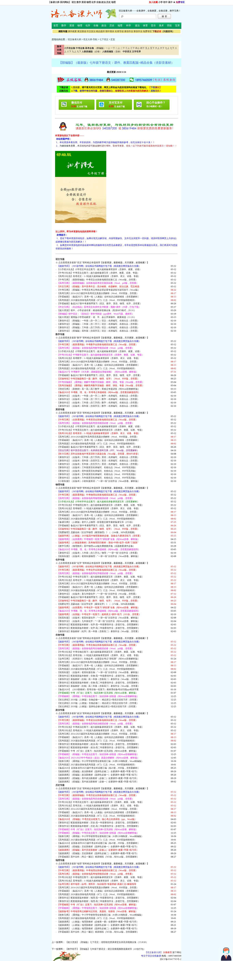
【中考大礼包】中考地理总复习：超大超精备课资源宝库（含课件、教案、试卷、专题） (100, 877)
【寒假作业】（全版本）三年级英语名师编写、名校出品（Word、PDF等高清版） (97, 467)
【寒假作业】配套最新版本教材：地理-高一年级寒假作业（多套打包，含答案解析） (98, 897)
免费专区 (147, 31)
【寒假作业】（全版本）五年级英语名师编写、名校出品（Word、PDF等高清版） (97, 474)
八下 (69, 51)
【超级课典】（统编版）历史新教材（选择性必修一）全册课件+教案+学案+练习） (98, 846)
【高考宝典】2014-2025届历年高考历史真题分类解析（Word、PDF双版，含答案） (98, 809)
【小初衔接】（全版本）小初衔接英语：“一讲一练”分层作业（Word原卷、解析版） (98, 481)
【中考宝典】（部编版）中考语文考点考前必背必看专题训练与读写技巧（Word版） (98, 290)
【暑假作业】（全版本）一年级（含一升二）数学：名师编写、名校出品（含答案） (98, 395)
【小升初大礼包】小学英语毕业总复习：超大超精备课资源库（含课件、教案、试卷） (99, 426)
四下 (142, 48)
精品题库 (100, 31)
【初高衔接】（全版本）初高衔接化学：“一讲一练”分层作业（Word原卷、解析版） (98, 617)
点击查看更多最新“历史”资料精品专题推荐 (79, 788)
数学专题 (60, 334)
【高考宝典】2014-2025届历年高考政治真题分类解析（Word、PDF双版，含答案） (98, 734)
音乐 (153, 25)
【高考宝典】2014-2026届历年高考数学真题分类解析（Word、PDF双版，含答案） (98, 361)
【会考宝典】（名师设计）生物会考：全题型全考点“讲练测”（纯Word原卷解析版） (98, 658)
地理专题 (60, 860)
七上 (167, 48)
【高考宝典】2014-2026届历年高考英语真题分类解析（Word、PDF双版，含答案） (98, 436)
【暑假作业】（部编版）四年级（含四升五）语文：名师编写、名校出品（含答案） (98, 331)
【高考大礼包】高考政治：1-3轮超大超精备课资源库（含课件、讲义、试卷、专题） (98, 730)
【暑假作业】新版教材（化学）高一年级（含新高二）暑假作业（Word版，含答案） (98, 631)
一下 (113, 48)
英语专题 (60, 409)
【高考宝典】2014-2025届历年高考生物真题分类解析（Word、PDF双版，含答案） (98, 662)
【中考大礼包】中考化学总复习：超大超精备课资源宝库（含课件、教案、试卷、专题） (100, 576)
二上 (117, 48)
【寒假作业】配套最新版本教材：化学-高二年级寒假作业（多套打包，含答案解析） (98, 628)
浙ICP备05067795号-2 (170, 959)
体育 (145, 25)
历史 (108, 2)
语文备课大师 (74, 39)
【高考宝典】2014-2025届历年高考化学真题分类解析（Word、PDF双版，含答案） (98, 583)
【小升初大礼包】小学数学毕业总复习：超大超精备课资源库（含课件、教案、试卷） (99, 351)
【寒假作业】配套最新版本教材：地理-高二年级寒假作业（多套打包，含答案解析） (98, 901)
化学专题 (60, 559)
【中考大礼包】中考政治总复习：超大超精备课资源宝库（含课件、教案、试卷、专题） (100, 727)
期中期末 (109, 31)
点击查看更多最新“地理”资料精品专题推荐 (79, 863)
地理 (113, 2)
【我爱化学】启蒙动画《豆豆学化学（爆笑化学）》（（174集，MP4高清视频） (96, 604)
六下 (162, 48)
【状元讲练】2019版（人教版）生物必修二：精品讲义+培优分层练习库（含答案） (98, 703)
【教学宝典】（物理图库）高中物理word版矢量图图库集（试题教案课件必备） (96, 546)
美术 (161, 25)
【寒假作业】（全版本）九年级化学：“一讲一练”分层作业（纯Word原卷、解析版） (98, 621)
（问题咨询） (163, 31)
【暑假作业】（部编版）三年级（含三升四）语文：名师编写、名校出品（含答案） (98, 327)
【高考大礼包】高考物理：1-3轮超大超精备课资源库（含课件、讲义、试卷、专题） (98, 508)
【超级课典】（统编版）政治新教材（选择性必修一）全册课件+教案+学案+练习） (98, 775)
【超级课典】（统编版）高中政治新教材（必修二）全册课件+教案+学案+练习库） (98, 778)
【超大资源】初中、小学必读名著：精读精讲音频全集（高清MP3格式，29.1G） (96, 310)
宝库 (177, 25)
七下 (172, 48)
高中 (170, 2)
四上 (137, 48)
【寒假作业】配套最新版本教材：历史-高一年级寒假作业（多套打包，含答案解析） (98, 822)
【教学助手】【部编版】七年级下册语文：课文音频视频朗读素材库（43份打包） (105, 949)
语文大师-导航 (90, 39)
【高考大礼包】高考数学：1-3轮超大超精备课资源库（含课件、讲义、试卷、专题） (98, 358)
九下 (79, 51)
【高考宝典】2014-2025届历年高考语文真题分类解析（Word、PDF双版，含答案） (98, 293)
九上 (74, 51)
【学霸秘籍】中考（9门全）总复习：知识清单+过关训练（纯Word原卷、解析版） (97, 751)
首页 (55, 25)
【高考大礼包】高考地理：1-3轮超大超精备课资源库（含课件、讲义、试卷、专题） (98, 880)
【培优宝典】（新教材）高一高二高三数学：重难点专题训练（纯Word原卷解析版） (98, 389)
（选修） (112, 51)
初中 (165, 2)
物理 (88, 2)
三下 (132, 48)
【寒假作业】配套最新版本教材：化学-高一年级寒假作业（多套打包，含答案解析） (98, 624)
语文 (74, 2)
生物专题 (60, 634)
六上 (157, 48)
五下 (152, 48)
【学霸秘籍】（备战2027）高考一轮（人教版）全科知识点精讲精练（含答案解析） (98, 296)
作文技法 (91, 31)
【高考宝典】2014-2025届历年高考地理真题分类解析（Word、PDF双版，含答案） (98, 887)
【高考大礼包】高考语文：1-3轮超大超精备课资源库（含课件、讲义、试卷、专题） (98, 276)
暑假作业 (128, 31)
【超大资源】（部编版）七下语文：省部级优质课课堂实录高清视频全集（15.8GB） (106, 942)
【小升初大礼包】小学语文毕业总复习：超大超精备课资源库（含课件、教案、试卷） (99, 269)
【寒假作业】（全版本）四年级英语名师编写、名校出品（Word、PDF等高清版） (97, 471)
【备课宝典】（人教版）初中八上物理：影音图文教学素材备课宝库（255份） (95, 522)
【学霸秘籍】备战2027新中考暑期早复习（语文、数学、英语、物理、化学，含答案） (99, 303)
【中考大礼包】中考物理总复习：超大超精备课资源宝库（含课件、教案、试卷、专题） (100, 505)
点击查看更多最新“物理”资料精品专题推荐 (79, 488)
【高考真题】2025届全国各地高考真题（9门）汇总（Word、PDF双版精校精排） (96, 764)
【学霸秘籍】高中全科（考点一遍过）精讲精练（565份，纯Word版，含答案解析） (98, 856)
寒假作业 (138, 31)
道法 (137, 25)
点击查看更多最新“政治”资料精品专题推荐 (79, 713)
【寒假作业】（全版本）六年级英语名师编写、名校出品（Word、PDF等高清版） (97, 477)
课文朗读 (81, 31)
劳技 (169, 25)
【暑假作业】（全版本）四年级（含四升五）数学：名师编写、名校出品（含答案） (98, 406)
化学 (93, 2)
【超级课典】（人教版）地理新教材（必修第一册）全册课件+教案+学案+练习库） (98, 921)
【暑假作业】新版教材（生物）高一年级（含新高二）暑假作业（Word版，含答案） (98, 679)
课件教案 (72, 31)
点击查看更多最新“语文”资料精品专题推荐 (79, 262)
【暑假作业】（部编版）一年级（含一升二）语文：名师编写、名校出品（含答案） (98, 320)
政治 (103, 2)
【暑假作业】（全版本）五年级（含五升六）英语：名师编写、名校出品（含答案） (98, 464)
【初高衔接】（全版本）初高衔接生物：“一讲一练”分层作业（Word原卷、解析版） (98, 672)
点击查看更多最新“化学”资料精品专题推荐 (79, 563)
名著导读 (119, 31)
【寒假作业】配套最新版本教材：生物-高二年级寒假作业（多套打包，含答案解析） (98, 682)
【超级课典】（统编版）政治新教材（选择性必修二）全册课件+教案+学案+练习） (98, 771)
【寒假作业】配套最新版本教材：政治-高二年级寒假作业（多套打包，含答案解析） (98, 747)
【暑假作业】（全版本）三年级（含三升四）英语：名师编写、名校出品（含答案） (98, 457)
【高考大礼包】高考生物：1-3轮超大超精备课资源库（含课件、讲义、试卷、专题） (98, 655)
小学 (160, 2)
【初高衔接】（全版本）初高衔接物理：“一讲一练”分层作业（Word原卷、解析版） (98, 556)
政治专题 (60, 710)
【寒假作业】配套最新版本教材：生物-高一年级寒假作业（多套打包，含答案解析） (98, 675)
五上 (147, 48)
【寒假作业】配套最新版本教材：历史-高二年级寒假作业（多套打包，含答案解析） (98, 826)
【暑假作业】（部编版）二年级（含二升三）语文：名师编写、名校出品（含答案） (98, 324)
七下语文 (103, 39)
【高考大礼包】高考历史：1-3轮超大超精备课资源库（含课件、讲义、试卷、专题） (98, 805)
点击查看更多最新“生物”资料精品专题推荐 (79, 638)
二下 (122, 48)
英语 (84, 2)
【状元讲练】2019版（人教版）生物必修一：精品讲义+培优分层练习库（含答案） (98, 699)
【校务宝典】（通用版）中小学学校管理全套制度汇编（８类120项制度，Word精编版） (100, 761)
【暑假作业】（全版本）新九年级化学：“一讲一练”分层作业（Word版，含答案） (97, 594)
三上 (127, 48)
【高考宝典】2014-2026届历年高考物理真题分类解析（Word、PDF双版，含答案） (98, 512)
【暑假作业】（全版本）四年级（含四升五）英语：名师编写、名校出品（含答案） (98, 460)
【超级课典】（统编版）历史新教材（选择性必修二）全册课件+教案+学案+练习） (98, 853)
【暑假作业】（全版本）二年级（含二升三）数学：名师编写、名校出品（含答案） (98, 399)
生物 (98, 2)
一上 (108, 48)
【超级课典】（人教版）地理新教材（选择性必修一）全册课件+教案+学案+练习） (98, 925)
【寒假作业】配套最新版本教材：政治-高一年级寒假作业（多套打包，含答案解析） (98, 744)
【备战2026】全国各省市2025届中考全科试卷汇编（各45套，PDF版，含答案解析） (98, 768)
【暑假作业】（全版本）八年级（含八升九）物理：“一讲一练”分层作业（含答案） (98, 553)
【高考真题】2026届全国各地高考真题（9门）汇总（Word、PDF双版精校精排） (96, 300)
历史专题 (60, 785)
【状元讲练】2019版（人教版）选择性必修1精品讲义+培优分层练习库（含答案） (97, 706)
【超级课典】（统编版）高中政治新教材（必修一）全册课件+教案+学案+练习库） (98, 781)
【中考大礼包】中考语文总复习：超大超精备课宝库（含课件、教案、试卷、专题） (98, 272)
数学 (79, 2)
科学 (128, 25)
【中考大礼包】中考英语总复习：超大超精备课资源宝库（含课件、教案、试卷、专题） (100, 430)
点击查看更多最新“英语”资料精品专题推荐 (79, 413)
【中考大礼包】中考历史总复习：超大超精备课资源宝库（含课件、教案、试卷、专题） (100, 802)
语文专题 (60, 259)
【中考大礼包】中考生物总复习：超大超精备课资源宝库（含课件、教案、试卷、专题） (100, 652)
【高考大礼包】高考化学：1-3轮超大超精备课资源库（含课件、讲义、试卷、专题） (98, 580)
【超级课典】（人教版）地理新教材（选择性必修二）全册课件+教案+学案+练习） (98, 928)
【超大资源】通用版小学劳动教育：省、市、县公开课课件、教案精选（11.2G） (96, 317)
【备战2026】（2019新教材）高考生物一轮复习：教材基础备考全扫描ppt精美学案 (98, 689)
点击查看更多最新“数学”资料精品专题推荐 (79, 337)
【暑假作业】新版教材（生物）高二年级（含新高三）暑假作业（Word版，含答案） (98, 686)
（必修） (92, 51)
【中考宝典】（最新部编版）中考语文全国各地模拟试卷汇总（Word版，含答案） (97, 279)
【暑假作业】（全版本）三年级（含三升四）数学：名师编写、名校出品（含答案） (98, 402)
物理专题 (60, 484)
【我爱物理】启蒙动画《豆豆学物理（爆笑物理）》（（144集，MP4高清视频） (96, 532)
